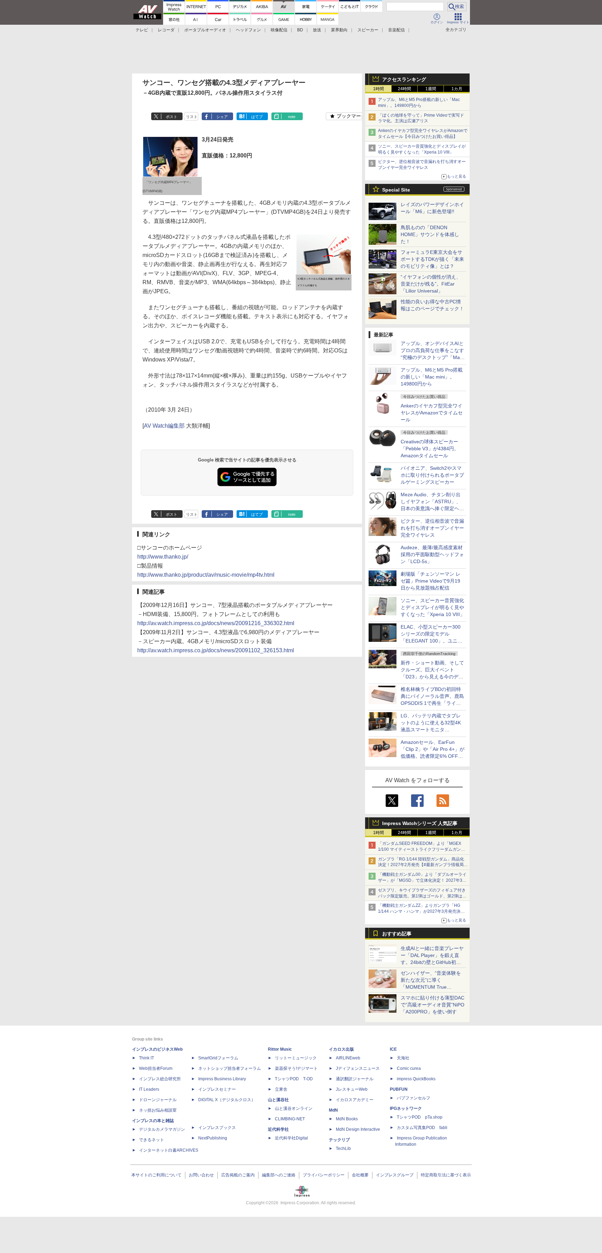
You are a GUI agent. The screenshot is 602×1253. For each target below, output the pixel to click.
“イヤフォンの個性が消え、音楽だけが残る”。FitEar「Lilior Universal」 (431, 284)
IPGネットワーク (406, 1108)
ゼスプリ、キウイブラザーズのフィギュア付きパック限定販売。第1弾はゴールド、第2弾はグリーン (422, 896)
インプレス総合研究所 (160, 1078)
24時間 (404, 88)
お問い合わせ (201, 1175)
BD (300, 30)
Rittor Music (280, 1049)
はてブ (257, 117)
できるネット (151, 1139)
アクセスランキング (404, 79)
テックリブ (339, 1139)
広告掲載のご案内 (238, 1175)
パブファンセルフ (413, 1098)
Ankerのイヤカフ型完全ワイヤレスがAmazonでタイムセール (432, 412)
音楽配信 (396, 30)
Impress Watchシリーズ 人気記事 (419, 823)
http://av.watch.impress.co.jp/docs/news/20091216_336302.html (215, 623)
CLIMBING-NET (290, 1118)
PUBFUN (399, 1089)
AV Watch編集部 (164, 426)
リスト (192, 117)
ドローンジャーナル (158, 1099)
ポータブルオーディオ (205, 30)
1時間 (378, 88)
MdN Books (347, 1118)
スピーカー (367, 30)
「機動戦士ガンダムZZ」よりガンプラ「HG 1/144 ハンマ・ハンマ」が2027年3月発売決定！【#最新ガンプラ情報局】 (419, 911)
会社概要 (360, 1175)
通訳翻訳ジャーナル (354, 1078)
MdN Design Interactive (358, 1129)
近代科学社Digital (291, 1138)
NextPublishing (212, 1138)
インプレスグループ (395, 1175)
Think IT (146, 1058)
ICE (393, 1049)
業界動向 (339, 30)
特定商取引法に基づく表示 (446, 1175)
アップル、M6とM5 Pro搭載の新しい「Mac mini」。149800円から (432, 377)
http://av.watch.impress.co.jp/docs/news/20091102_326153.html (215, 650)
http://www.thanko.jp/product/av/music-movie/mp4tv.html (206, 575)
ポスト (171, 117)
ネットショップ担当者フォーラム (229, 1068)
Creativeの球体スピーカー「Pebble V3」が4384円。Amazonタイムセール (430, 448)
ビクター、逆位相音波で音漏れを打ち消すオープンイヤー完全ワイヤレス (432, 528)
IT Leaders (149, 1089)
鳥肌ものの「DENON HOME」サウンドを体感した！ (430, 234)
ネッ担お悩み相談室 (158, 1110)
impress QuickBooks (416, 1078)
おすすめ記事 (396, 933)
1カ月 (457, 88)
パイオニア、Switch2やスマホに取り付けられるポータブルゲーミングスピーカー (432, 475)
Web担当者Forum (155, 1068)
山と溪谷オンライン (293, 1108)
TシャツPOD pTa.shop (419, 1117)
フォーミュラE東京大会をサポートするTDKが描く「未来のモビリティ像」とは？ (432, 259)
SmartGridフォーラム (218, 1058)
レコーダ (166, 30)
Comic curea (409, 1068)
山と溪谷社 (278, 1099)
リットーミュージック (296, 1058)
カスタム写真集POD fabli (422, 1127)
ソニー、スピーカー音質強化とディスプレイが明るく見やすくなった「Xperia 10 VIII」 (433, 607)
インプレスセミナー (217, 1089)
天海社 (403, 1058)
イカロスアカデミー (354, 1099)
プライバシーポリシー (324, 1175)
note (291, 117)
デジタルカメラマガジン (162, 1129)
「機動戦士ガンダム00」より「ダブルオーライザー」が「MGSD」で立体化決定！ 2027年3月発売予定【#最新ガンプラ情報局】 (422, 880)
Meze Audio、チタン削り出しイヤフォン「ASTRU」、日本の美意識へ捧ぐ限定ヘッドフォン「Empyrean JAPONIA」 (432, 508)
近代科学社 (278, 1129)
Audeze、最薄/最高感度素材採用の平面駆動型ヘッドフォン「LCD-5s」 (432, 554)
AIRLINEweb (348, 1058)
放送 (317, 30)
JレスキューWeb (352, 1089)
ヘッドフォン (248, 30)
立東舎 (281, 1089)
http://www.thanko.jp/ (162, 557)
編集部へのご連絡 (278, 1175)
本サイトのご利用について (156, 1175)
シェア (222, 117)
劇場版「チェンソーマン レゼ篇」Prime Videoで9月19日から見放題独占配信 (431, 581)
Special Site (396, 190)
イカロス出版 (341, 1049)
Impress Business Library (222, 1078)
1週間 (430, 88)
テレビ (142, 30)
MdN (333, 1110)
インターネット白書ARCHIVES (168, 1150)
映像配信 (279, 30)
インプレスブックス (217, 1127)
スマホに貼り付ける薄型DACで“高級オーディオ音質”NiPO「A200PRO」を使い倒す (432, 1004)
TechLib (343, 1148)
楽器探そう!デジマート (296, 1068)
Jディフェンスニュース (358, 1068)
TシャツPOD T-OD (294, 1078)
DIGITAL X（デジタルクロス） (226, 1099)
